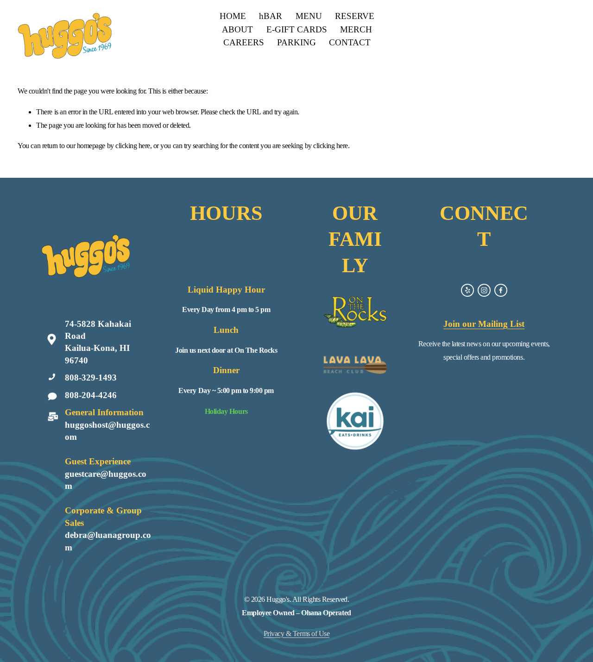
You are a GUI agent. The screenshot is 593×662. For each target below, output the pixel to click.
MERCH (356, 29)
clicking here (132, 146)
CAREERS (243, 42)
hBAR (270, 16)
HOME (233, 16)
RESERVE (354, 16)
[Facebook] (500, 290)
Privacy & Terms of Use (296, 633)
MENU (309, 16)
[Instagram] (484, 290)
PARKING (296, 42)
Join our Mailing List (483, 324)
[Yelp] (467, 290)
